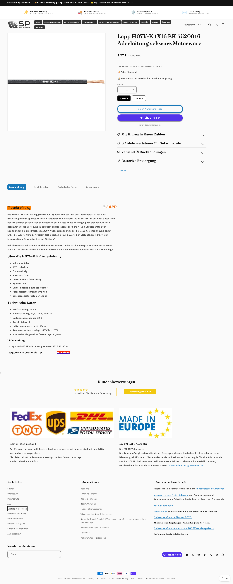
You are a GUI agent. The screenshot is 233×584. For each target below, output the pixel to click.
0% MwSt (124, 98)
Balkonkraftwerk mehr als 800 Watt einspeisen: (184, 528)
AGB (9, 503)
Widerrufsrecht (102, 579)
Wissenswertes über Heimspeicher (96, 513)
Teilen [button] (123, 170)
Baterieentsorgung (16, 523)
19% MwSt (139, 98)
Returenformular (88, 503)
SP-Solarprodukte (71, 579)
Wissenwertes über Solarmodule (95, 527)
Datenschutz (13, 498)
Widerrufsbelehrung (16, 513)
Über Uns (84, 488)
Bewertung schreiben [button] (140, 391)
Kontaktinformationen (17, 528)
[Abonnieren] (57, 554)
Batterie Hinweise (88, 498)
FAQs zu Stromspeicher (91, 508)
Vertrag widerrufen (17, 508)
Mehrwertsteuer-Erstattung (93, 537)
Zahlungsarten (14, 533)
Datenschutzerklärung (119, 579)
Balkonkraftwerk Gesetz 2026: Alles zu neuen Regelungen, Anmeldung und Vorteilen (113, 521)
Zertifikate (85, 532)
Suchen (10, 488)
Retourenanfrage (15, 518)
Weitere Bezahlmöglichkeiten (150, 125)
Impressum (12, 493)
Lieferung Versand (88, 493)
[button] (38, 22)
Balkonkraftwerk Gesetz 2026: (173, 517)
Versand (140, 579)
